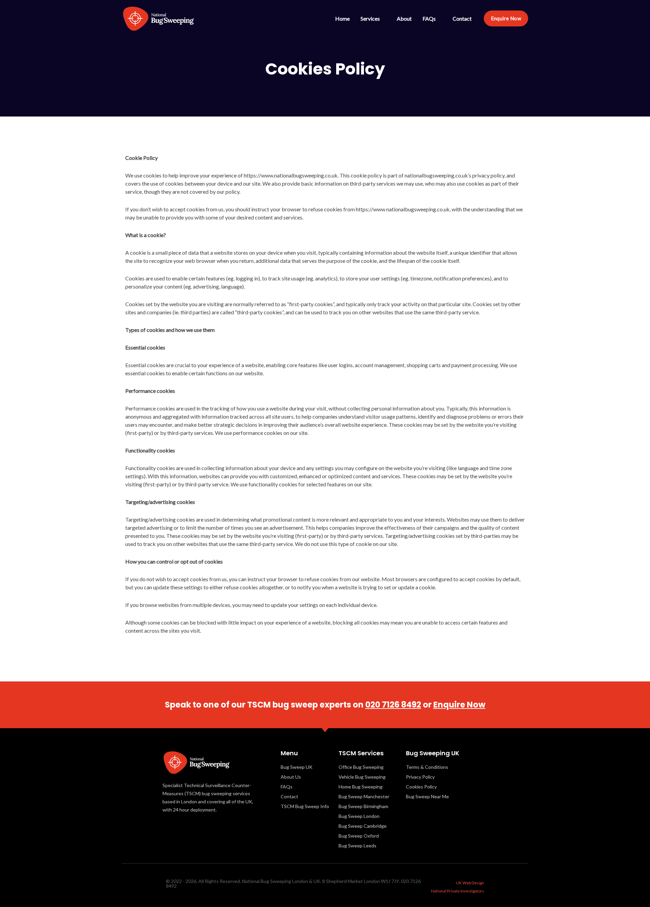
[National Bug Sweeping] (158, 18)
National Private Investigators (457, 890)
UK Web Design (470, 882)
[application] (383, 18)
